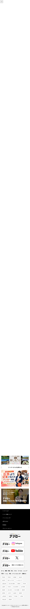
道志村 (14, 593)
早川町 (15, 596)
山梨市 (3, 586)
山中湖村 (23, 586)
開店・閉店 (7, 570)
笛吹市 (20, 577)
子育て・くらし (4, 573)
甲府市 (3, 577)
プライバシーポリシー (7, 528)
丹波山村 (4, 599)
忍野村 (3, 593)
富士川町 (10, 590)
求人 (12, 570)
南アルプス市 (11, 580)
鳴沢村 (10, 596)
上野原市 (4, 596)
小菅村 (21, 596)
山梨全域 (4, 583)
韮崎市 (18, 583)
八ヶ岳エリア (19, 580)
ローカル (20, 570)
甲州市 (24, 583)
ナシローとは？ (6, 510)
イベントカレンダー (7, 517)
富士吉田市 (15, 586)
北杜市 (3, 580)
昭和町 (14, 577)
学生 (10, 573)
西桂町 (10, 599)
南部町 (20, 593)
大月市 (9, 593)
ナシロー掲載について (7, 514)
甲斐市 (9, 577)
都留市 (23, 590)
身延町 (3, 590)
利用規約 (4, 524)
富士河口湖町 (12, 583)
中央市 (9, 586)
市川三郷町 (16, 590)
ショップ (25, 570)
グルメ (15, 570)
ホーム (2, 570)
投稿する (24, 573)
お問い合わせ (5, 521)
